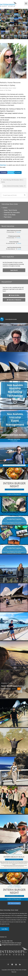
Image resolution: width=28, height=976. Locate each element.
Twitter (11, 172)
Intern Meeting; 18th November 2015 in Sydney (12, 181)
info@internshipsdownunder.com (11, 945)
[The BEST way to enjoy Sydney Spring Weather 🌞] (14, 858)
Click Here (3, 165)
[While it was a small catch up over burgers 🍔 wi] (14, 800)
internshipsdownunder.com (9, 943)
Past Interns (7, 217)
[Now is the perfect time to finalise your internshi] (14, 453)
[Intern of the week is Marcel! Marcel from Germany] (14, 337)
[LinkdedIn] (20, 964)
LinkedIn (18, 172)
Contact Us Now (14, 295)
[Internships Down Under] (12, 4)
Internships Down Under (9, 88)
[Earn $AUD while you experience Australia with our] (14, 742)
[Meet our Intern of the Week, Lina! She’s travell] (14, 568)
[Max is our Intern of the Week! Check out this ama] (14, 655)
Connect (5, 208)
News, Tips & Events (10, 210)
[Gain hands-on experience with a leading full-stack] (14, 395)
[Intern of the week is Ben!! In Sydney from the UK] (14, 713)
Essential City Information (12, 212)
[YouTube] (16, 964)
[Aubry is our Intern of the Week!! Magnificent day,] (14, 626)
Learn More (5, 929)
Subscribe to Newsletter (14, 300)
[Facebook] (8, 964)
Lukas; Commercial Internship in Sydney (13, 186)
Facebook (4, 172)
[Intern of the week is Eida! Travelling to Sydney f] (14, 366)
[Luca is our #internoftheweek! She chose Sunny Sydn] (14, 771)
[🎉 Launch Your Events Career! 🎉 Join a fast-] (14, 424)
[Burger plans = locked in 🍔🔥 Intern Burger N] (14, 482)
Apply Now (13, 270)
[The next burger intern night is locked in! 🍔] (14, 887)
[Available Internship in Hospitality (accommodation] (14, 684)
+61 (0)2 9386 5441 (7, 941)
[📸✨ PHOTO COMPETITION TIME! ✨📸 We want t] (14, 540)
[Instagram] (12, 964)
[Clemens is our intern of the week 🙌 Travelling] (14, 829)
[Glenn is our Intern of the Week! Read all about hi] (14, 597)
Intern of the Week (5, 90)
